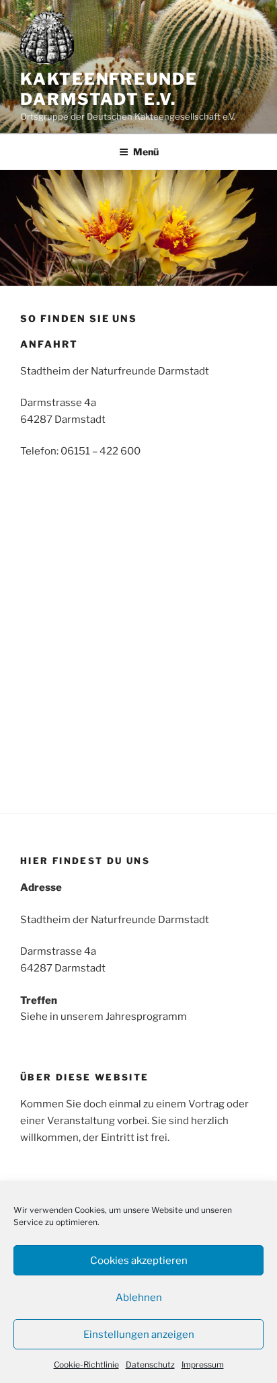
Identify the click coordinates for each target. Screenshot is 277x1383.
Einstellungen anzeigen (138, 1335)
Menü (146, 151)
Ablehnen (139, 1298)
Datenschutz (150, 1364)
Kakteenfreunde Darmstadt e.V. (109, 89)
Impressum (203, 1364)
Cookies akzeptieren (139, 1261)
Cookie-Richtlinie (86, 1364)
